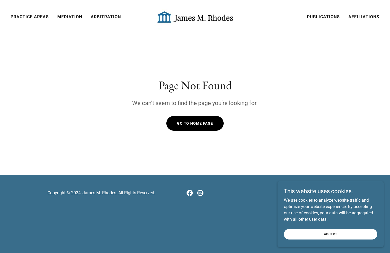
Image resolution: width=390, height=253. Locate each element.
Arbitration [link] (106, 16)
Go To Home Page (195, 123)
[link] (194, 16)
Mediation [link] (69, 16)
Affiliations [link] (363, 16)
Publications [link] (323, 16)
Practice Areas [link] (30, 16)
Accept (330, 234)
